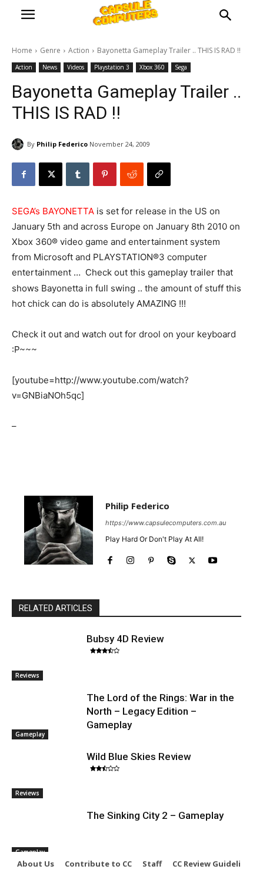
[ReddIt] (132, 174)
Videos (75, 67)
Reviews (27, 675)
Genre (50, 50)
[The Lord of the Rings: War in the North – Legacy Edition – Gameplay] (46, 715)
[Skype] (171, 557)
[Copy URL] (159, 174)
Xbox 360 (152, 67)
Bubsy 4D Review (125, 639)
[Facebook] (23, 174)
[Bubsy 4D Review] (46, 656)
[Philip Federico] (19, 144)
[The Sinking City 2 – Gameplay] (46, 833)
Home (22, 50)
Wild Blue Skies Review (138, 756)
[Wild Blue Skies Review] (46, 774)
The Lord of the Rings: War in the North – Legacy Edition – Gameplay (160, 711)
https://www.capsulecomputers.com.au (165, 523)
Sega (181, 67)
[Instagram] (130, 557)
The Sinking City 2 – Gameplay (155, 815)
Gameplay (30, 734)
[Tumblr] (77, 174)
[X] (50, 174)
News (49, 67)
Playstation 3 (111, 67)
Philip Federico (62, 144)
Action (78, 50)
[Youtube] (212, 557)
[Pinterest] (104, 174)
